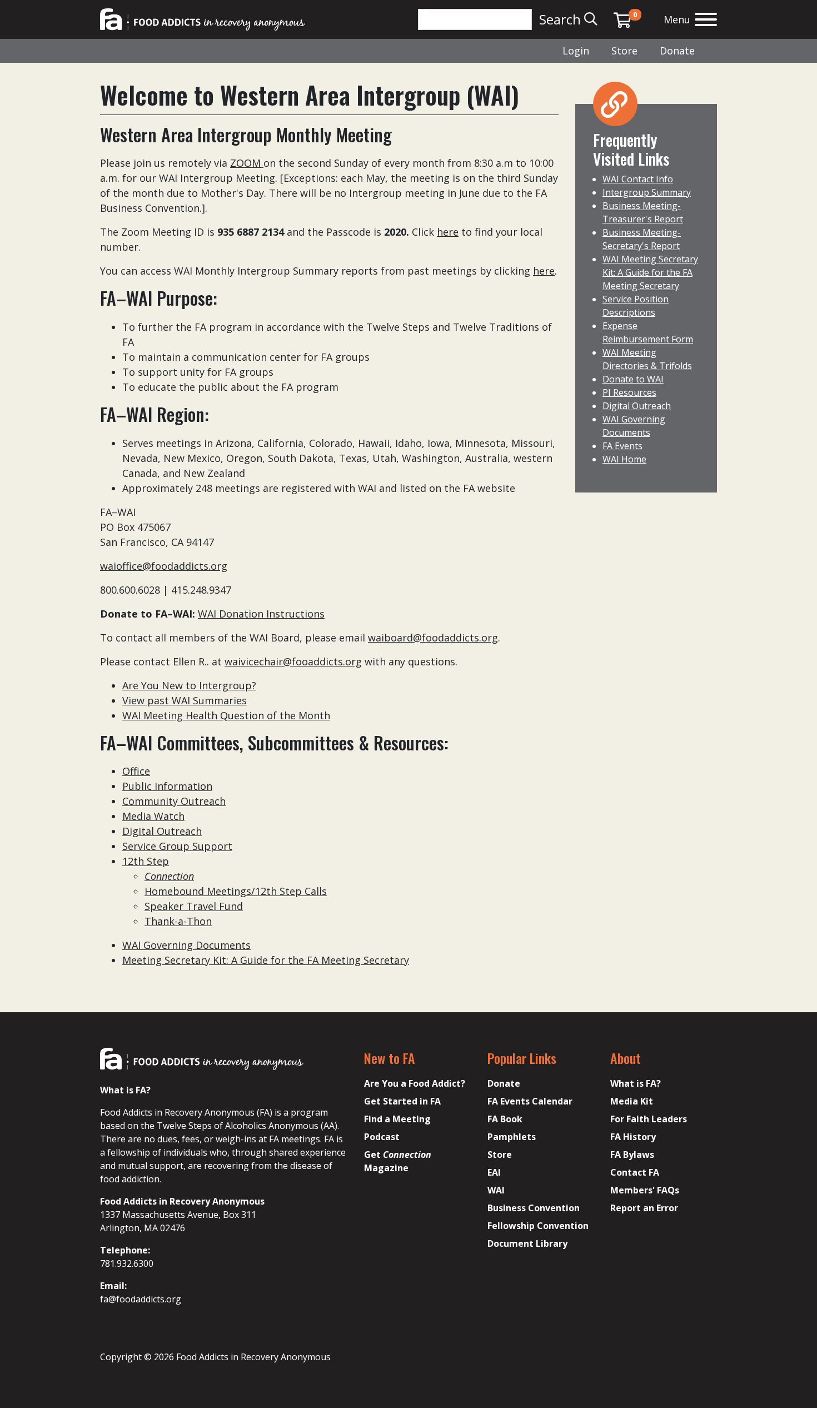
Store (624, 50)
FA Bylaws (632, 1154)
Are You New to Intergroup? (189, 685)
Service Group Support (177, 846)
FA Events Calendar (529, 1101)
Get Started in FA (402, 1101)
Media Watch (153, 816)
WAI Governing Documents (186, 945)
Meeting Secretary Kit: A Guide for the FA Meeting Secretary (265, 960)
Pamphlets (511, 1137)
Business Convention (533, 1208)
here (448, 231)
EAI (494, 1172)
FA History (633, 1137)
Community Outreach (174, 801)
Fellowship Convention (538, 1226)
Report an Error (644, 1208)
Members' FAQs (644, 1190)
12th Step (145, 861)
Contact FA (634, 1172)
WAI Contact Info (637, 179)
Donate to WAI (633, 379)
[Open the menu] (706, 20)
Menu (677, 19)
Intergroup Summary (646, 192)
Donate (677, 50)
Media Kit (631, 1101)
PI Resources (629, 392)
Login (575, 50)
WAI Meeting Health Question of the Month (226, 715)
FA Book (504, 1119)
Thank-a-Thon (178, 921)
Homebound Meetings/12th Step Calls (236, 891)
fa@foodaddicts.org (140, 1299)
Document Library (527, 1243)
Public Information (167, 786)
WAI (496, 1190)
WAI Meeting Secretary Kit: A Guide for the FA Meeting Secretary (650, 272)
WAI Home (624, 459)
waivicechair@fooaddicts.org (293, 661)
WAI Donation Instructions (261, 613)
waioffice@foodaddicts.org (163, 566)
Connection (169, 876)
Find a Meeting (397, 1119)
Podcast (382, 1137)
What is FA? (635, 1083)
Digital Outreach (162, 831)
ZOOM (246, 163)
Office (136, 771)
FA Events (622, 446)
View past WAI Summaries (184, 700)
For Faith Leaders (648, 1119)
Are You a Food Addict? (414, 1083)
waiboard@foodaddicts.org (433, 637)
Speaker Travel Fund (194, 906)
